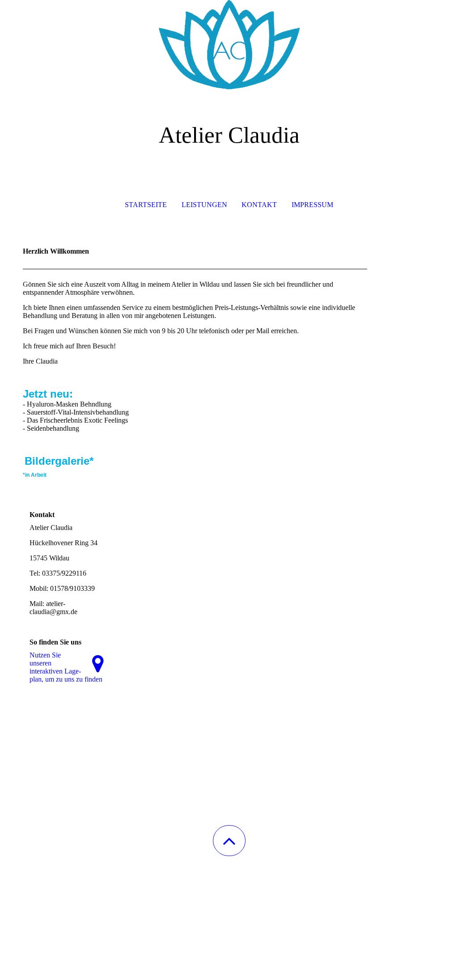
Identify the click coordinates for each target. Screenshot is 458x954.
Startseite (146, 204)
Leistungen (204, 204)
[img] (229, 44)
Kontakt (259, 204)
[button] (229, 840)
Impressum (312, 204)
